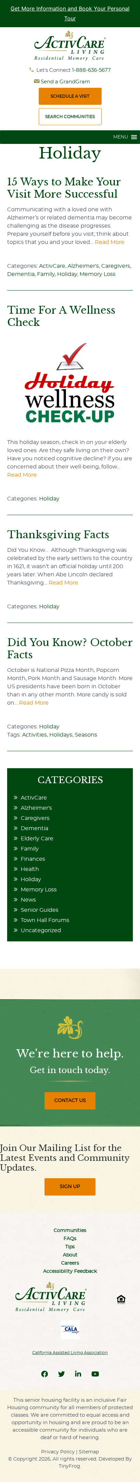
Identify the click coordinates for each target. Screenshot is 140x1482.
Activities (34, 735)
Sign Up (70, 1186)
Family (46, 274)
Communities (70, 1230)
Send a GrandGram (65, 81)
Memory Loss (98, 274)
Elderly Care (37, 838)
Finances (33, 859)
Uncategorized (41, 930)
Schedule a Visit (70, 96)
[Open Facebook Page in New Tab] (44, 1374)
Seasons (86, 735)
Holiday (67, 274)
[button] (120, 137)
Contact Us (70, 1100)
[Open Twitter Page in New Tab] (61, 1374)
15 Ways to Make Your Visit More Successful (64, 188)
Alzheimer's (83, 266)
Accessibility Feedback (70, 1271)
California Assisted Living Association (70, 1353)
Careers (70, 1263)
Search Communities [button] (70, 117)
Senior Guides (39, 910)
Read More (109, 242)
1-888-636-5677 (91, 70)
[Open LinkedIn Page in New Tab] (78, 1374)
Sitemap (89, 1452)
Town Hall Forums (45, 920)
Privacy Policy (58, 1452)
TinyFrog (69, 1466)
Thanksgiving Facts (58, 534)
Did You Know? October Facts (70, 648)
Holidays (60, 735)
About (70, 1255)
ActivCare (52, 266)
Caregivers (115, 266)
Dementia (21, 274)
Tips (70, 1247)
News (28, 900)
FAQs (70, 1238)
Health (30, 869)
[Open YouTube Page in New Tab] (95, 1374)
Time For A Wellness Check (61, 316)
